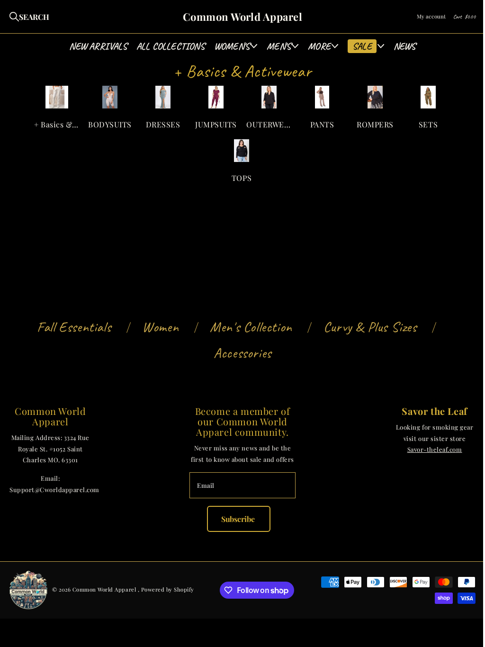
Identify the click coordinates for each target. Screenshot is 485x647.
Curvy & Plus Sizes (370, 327)
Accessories (242, 353)
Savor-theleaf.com (434, 449)
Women (160, 327)
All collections (170, 46)
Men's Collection (251, 327)
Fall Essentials (74, 327)
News (405, 46)
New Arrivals (97, 46)
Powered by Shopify (167, 589)
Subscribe (238, 519)
